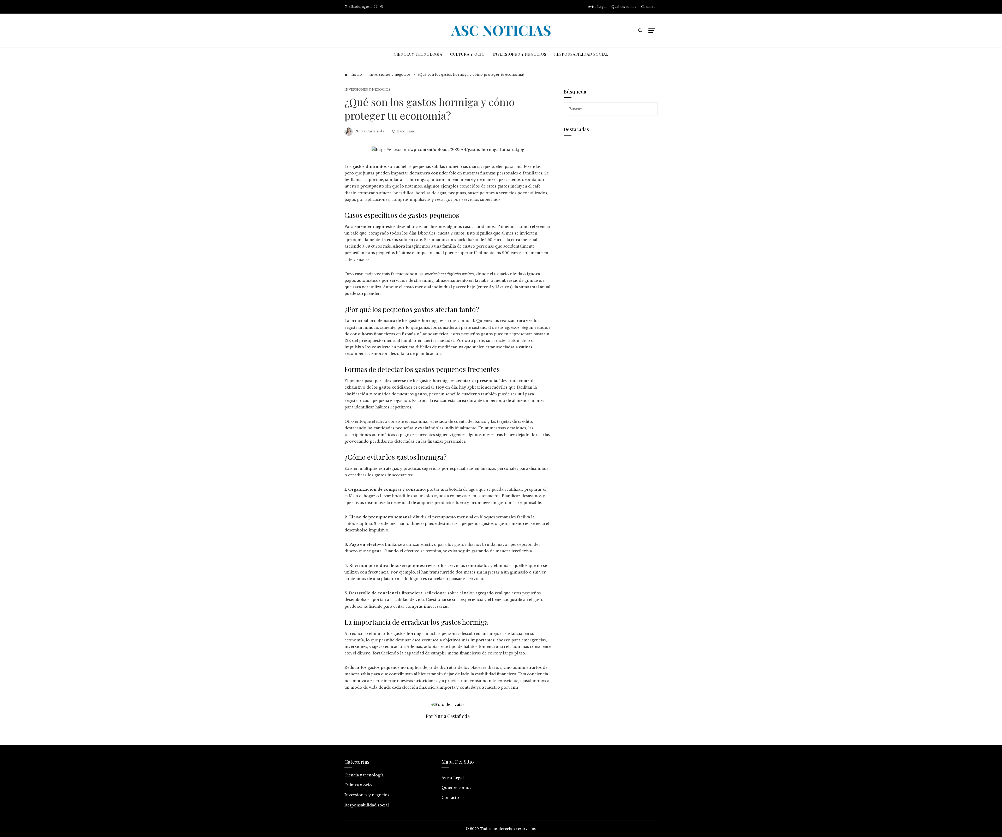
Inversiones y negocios (367, 89)
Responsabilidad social (366, 805)
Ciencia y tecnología (364, 775)
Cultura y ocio (358, 785)
